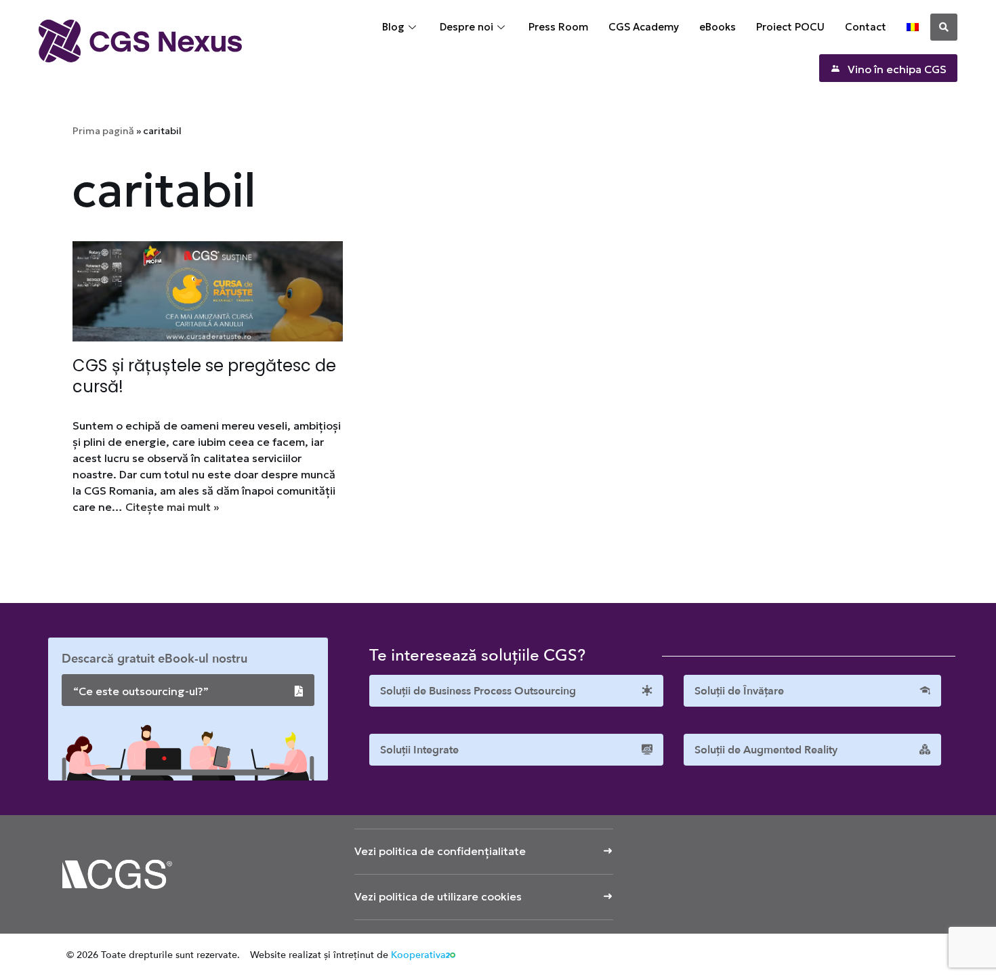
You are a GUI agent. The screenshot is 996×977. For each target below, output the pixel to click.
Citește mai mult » (172, 507)
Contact (865, 26)
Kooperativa (418, 955)
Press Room (558, 26)
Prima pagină (103, 131)
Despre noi (466, 26)
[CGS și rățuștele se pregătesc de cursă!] (207, 291)
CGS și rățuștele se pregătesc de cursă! (204, 376)
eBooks (717, 26)
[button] (943, 27)
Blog (393, 26)
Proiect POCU (790, 26)
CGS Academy (643, 26)
